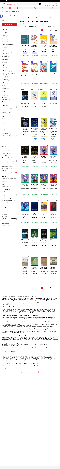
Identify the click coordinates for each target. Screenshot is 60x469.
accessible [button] (1, 16)
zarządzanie (5, 90)
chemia (4, 36)
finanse (4, 47)
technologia (5, 85)
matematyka (5, 65)
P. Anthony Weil (24, 103)
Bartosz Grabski (34, 103)
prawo (4, 77)
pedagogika (5, 74)
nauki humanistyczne (7, 68)
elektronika (5, 41)
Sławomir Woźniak (44, 47)
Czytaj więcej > (8, 18)
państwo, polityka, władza (8, 73)
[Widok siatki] (20, 26)
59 (50, 30)
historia (4, 55)
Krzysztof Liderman (25, 242)
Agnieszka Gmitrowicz (44, 131)
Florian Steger (25, 270)
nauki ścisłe (5, 70)
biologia (4, 32)
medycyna (5, 67)
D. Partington (44, 75)
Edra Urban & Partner (44, 49)
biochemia (5, 30)
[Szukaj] (40, 4)
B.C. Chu (50, 270)
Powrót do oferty (29, 372)
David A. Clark (52, 103)
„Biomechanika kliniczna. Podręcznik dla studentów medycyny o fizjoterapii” (19, 328)
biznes (4, 33)
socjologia (5, 83)
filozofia (4, 46)
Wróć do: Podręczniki (9, 24)
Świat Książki (25, 160)
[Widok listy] (22, 26)
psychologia (5, 80)
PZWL (25, 49)
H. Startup (32, 270)
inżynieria (5, 58)
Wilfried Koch (25, 159)
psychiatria (5, 79)
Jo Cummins (34, 242)
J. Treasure (36, 270)
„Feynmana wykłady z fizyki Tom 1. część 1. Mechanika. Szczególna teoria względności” (21, 324)
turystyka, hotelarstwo (7, 87)
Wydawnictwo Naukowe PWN (34, 216)
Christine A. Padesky (43, 103)
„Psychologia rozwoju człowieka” (10, 326)
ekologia (4, 38)
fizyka (4, 49)
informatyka (5, 56)
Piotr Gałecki (52, 131)
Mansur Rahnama (53, 47)
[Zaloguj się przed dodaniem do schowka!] (29, 34)
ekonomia (5, 39)
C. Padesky (53, 75)
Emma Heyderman (43, 159)
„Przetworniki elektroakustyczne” (10, 321)
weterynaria (5, 88)
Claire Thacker (43, 186)
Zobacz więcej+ (14, 172)
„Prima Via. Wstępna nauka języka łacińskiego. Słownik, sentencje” (17, 331)
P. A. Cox (43, 214)
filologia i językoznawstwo (8, 44)
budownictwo (5, 35)
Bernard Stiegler (44, 242)
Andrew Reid (24, 186)
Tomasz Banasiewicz (25, 47)
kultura (4, 61)
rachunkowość (5, 82)
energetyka (5, 43)
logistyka (4, 62)
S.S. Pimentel (55, 270)
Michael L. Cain (23, 131)
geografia (5, 50)
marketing (5, 64)
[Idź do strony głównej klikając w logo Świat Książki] (9, 4)
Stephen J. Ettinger (34, 131)
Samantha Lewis (34, 186)
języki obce (5, 59)
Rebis (25, 132)
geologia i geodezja (7, 52)
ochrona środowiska (7, 71)
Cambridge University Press (44, 161)
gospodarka (5, 53)
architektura (5, 29)
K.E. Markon (44, 270)
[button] (37, 4)
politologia (5, 76)
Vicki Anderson (52, 159)
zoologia (4, 91)
